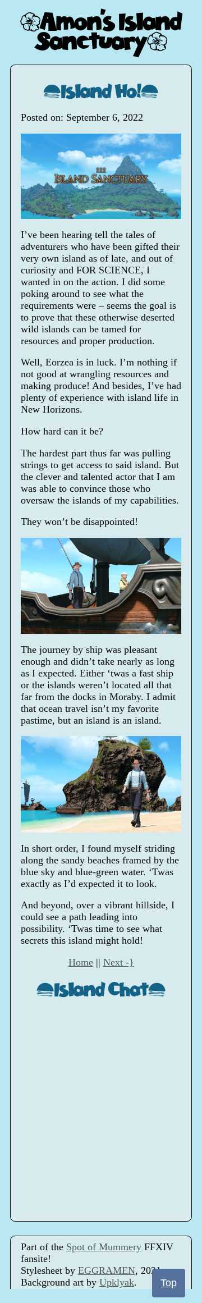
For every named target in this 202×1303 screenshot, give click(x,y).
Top (168, 1282)
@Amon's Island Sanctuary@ (101, 30)
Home (80, 962)
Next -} (118, 962)
